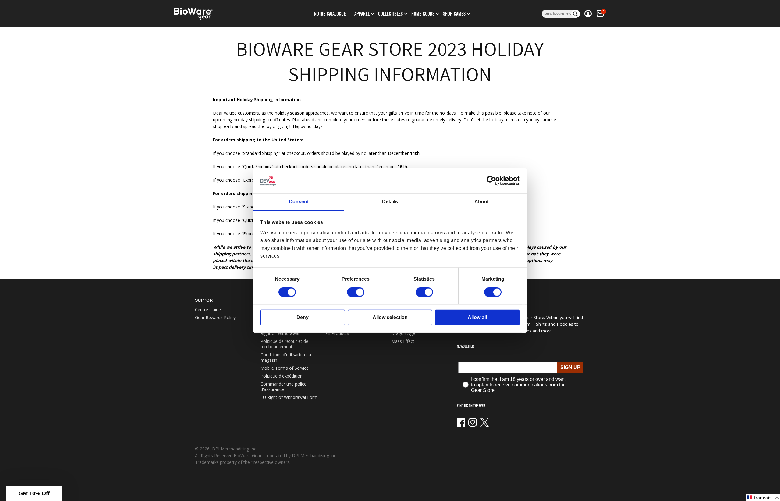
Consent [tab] (299, 201)
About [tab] (481, 201)
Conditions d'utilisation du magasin (286, 357)
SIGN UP (570, 367)
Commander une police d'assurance (284, 386)
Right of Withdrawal (280, 333)
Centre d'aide (208, 309)
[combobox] (556, 14)
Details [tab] (390, 201)
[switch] (355, 292)
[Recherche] (575, 14)
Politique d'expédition (282, 376)
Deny (302, 317)
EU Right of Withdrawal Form (289, 397)
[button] (362, 13)
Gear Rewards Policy (215, 317)
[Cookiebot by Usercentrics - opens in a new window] (493, 181)
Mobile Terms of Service (285, 368)
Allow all (477, 317)
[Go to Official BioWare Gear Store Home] (221, 14)
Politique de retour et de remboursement (284, 344)
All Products (337, 333)
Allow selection (390, 317)
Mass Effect (402, 341)
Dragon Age (403, 333)
